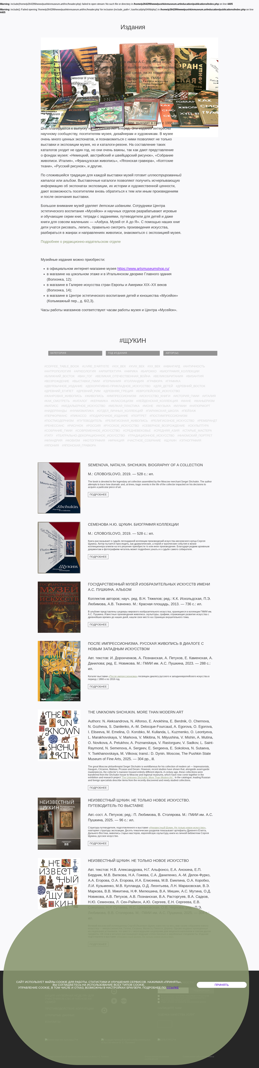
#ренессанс (54, 425)
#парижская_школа (162, 410)
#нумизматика (82, 410)
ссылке (173, 987)
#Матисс (51, 405)
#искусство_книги (154, 396)
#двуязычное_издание (63, 386)
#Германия (112, 381)
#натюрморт (199, 405)
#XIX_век (119, 366)
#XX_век (153, 366)
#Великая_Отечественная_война (122, 376)
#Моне (148, 405)
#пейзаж (189, 410)
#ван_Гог (85, 376)
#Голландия (134, 381)
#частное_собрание (144, 440)
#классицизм (122, 401)
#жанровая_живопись (63, 396)
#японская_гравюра (79, 445)
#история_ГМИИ (186, 396)
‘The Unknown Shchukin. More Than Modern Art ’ (147, 777)
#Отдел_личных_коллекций (120, 410)
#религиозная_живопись (126, 420)
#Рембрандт (207, 420)
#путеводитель (89, 420)
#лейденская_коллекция (157, 401)
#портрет (139, 415)
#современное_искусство (97, 430)
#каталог (80, 401)
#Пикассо (78, 415)
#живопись (94, 396)
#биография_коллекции (179, 371)
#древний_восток (190, 386)
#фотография (94, 440)
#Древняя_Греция (118, 391)
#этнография (190, 440)
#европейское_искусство (158, 391)
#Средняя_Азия (166, 430)
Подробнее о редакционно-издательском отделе (81, 242)
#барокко (149, 371)
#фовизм (72, 440)
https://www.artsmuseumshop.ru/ (143, 269)
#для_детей (163, 386)
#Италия (209, 396)
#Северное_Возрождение (163, 425)
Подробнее (98, 494)
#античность (194, 366)
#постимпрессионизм (168, 415)
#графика (172, 381)
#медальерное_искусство (83, 405)
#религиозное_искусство (172, 420)
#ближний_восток (59, 376)
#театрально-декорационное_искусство (90, 435)
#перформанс (55, 415)
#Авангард (171, 366)
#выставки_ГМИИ (86, 381)
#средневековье (137, 430)
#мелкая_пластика (124, 405)
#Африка (131, 371)
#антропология (57, 371)
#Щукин (170, 440)
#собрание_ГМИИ (58, 430)
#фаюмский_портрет (194, 435)
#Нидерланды (55, 410)
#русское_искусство (121, 425)
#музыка (163, 405)
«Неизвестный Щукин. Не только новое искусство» (177, 827)
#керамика (99, 401)
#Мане (186, 401)
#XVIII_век (136, 366)
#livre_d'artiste (95, 366)
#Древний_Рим (88, 391)
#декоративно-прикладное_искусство (118, 386)
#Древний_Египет (58, 391)
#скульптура (198, 425)
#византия (195, 376)
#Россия (93, 425)
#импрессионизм (121, 396)
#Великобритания (168, 376)
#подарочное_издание (108, 415)
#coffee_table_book (61, 366)
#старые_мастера (197, 430)
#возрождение (56, 381)
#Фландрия (53, 440)
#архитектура (110, 371)
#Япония (51, 445)
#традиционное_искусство (151, 435)
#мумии (180, 405)
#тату (48, 435)
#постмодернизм (59, 420)
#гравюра (154, 381)
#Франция (116, 440)
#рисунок (75, 425)
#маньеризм (204, 401)
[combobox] (75, 353)
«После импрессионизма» (123, 676)
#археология (85, 371)
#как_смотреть (57, 401)
